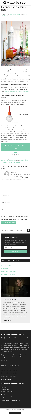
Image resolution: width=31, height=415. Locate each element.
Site (2, 209)
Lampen (26, 160)
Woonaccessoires (8, 162)
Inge (12, 172)
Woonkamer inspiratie (10, 160)
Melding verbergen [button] (15, 413)
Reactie (3, 182)
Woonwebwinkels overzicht (8, 271)
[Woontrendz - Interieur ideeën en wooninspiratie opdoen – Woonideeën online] (14, 2)
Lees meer (15, 318)
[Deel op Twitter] (16, 155)
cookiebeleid (22, 410)
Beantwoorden (26, 177)
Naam (2, 195)
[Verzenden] (28, 230)
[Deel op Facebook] (14, 155)
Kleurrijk (22, 160)
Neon (2, 162)
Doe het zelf (15, 159)
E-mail (3, 202)
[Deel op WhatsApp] (12, 155)
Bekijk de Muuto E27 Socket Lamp (17, 147)
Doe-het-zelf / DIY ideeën (8, 274)
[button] (29, 2)
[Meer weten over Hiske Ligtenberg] (15, 287)
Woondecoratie (16, 162)
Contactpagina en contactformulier (11, 400)
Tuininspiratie (4, 268)
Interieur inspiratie (6, 265)
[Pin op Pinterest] (18, 155)
